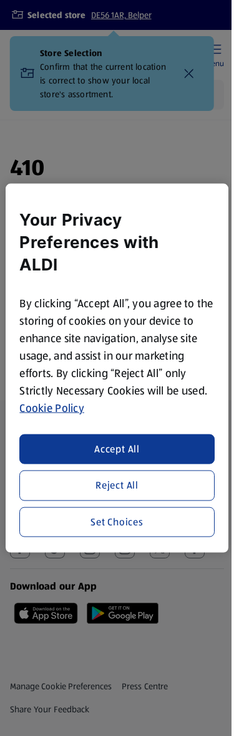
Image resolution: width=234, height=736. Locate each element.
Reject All (117, 485)
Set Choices (117, 521)
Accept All (117, 449)
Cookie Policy (51, 407)
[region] (117, 368)
